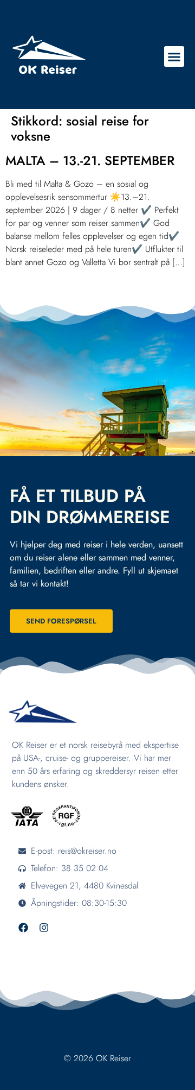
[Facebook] (23, 928)
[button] (174, 56)
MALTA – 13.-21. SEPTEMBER (89, 160)
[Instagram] (44, 928)
